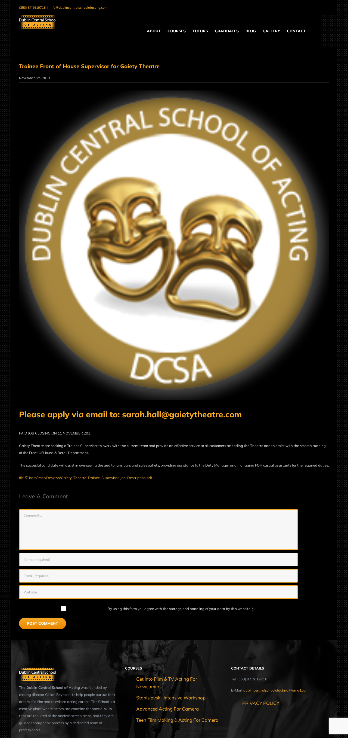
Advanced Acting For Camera (167, 709)
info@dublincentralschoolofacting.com (79, 7)
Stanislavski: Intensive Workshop (171, 698)
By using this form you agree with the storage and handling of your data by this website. (181, 608)
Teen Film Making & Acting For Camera (177, 720)
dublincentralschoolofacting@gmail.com (275, 690)
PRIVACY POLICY (260, 703)
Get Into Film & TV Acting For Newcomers (166, 683)
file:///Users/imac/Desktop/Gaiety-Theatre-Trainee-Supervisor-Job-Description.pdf (85, 478)
